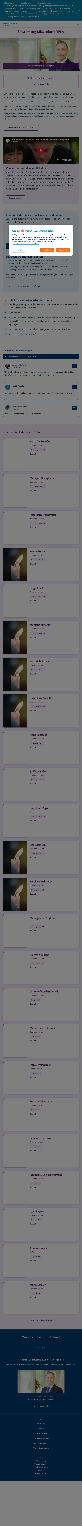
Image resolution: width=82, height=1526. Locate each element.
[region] (41, 240)
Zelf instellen (19, 250)
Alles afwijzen (47, 250)
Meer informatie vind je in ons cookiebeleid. (26, 244)
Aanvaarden (63, 250)
